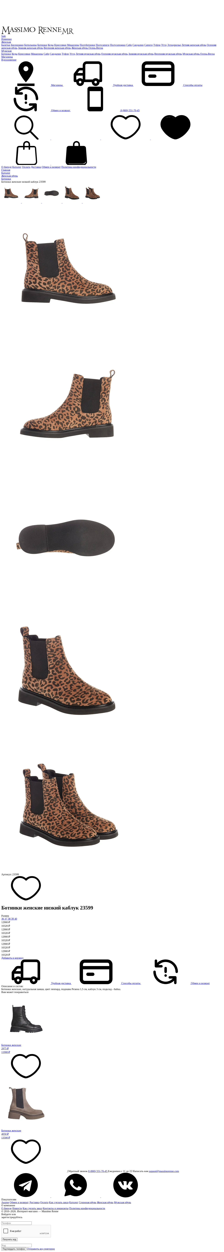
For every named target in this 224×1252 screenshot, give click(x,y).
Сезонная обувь (87, 1202)
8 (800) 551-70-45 (130, 110)
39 (12, 918)
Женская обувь (105, 1202)
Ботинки (42, 45)
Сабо (129, 45)
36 (3, 918)
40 (15, 918)
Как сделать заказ (59, 1202)
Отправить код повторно (41, 1248)
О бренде (6, 167)
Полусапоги (102, 45)
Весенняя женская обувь (57, 48)
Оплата (26, 167)
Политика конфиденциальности (87, 1208)
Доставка (36, 167)
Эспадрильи (174, 45)
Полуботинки (87, 45)
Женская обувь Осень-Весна (87, 48)
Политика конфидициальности (78, 167)
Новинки (6, 39)
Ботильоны (30, 45)
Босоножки (17, 45)
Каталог (16, 167)
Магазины (7, 56)
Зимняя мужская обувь (141, 53)
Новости (17, 1208)
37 (6, 918)
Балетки (5, 45)
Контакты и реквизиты (56, 1208)
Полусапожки (118, 45)
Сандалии (138, 45)
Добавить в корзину (12, 958)
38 (9, 918)
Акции (5, 1202)
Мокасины (73, 45)
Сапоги (148, 45)
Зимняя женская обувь (30, 48)
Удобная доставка (122, 85)
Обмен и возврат (61, 110)
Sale (3, 36)
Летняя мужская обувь (88, 53)
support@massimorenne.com (164, 1171)
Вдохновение (8, 59)
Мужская (6, 50)
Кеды (51, 45)
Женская (6, 42)
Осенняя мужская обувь (114, 53)
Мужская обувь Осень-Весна (199, 53)
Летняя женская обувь (194, 45)
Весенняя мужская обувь (168, 53)
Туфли (157, 45)
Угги (164, 45)
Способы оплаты (192, 85)
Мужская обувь (122, 1202)
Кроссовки (60, 45)
